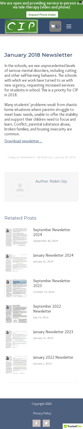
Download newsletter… (23, 141)
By (45, 157)
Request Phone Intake (42, 14)
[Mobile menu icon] (69, 26)
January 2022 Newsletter (53, 357)
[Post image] (16, 237)
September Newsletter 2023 (51, 283)
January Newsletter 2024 (53, 255)
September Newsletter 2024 (51, 232)
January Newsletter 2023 (53, 331)
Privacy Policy (42, 413)
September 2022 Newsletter (47, 309)
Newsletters (27, 157)
